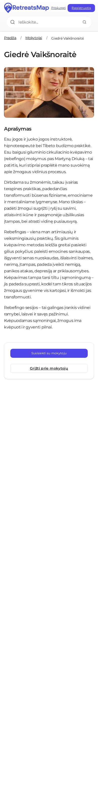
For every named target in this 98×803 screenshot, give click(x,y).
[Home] (26, 8)
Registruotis (81, 8)
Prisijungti (58, 8)
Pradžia (10, 38)
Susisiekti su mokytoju (49, 353)
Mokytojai (33, 38)
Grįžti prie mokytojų (49, 368)
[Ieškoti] (84, 22)
